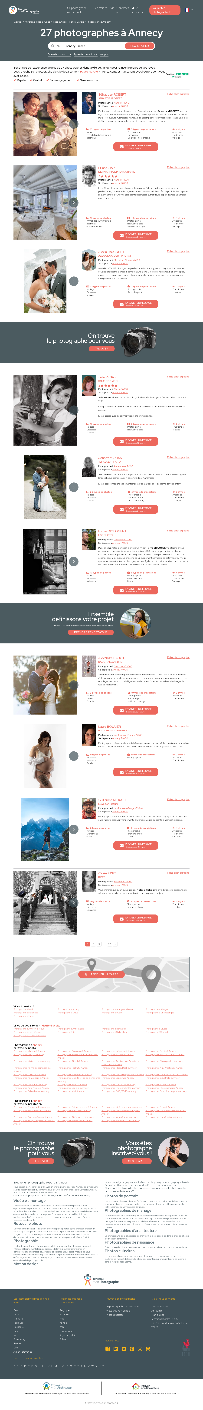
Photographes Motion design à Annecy (32, 1110)
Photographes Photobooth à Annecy (75, 1120)
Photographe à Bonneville (114, 1028)
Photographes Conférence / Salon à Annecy (167, 1074)
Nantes (17, 1335)
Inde (61, 1318)
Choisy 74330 (121, 389)
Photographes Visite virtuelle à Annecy (31, 1061)
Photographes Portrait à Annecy (73, 1067)
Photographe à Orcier (23, 1016)
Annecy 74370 (121, 179)
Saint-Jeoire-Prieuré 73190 (128, 734)
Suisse (62, 1339)
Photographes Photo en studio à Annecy (121, 1120)
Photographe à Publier (112, 1012)
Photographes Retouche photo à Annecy (77, 1107)
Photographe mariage (117, 1310)
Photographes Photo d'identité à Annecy (121, 1087)
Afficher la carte (104, 974)
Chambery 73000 (123, 539)
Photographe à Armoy (68, 1009)
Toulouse (18, 1322)
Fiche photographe (178, 94)
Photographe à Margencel (25, 1012)
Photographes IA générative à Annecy (120, 1117)
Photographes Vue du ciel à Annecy (118, 1084)
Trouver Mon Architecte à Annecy (42, 1393)
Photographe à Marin (23, 1009)
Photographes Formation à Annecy (74, 1110)
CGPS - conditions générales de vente (169, 1325)
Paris (15, 1310)
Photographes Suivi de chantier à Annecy (165, 1054)
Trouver (101, 348)
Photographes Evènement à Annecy (75, 1074)
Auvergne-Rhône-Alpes (37, 21)
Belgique (64, 1310)
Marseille (18, 1318)
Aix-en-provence (22, 1351)
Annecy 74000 (120, 106)
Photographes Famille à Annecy (161, 1051)
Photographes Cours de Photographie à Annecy (121, 1112)
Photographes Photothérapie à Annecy (164, 1087)
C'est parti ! (136, 1161)
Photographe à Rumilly (69, 1032)
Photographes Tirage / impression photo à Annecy (34, 1122)
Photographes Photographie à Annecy (31, 1107)
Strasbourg (19, 1339)
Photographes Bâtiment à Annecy (118, 1054)
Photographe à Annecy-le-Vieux (28, 1028)
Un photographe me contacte (77, 10)
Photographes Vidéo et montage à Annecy (122, 1107)
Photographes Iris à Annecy (71, 1091)
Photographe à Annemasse (71, 1028)
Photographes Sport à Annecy (72, 1084)
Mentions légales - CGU (164, 1319)
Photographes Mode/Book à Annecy (119, 1067)
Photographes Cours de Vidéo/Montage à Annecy (166, 1112)
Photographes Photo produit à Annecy (164, 1061)
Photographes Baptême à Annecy (118, 1077)
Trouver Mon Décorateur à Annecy (131, 1393)
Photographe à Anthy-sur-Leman (118, 1009)
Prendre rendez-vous (90, 632)
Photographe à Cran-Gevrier (27, 1032)
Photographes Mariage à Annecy (29, 1051)
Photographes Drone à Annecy (160, 1107)
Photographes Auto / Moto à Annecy (31, 1087)
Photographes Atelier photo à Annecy (76, 1117)
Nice (16, 1331)
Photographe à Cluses (156, 1028)
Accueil (18, 21)
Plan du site (157, 1314)
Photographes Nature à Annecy (161, 1084)
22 (109, 944)
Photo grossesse (114, 1314)
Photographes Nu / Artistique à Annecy (164, 1067)
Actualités (156, 1310)
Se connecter (138, 10)
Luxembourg (66, 1331)
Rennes (17, 1343)
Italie (62, 1327)
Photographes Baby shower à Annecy (31, 1091)
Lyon (16, 1314)
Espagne (64, 1314)
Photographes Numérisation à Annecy (164, 1117)
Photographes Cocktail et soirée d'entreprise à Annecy (79, 1079)
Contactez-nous (123, 10)
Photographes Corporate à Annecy (30, 1084)
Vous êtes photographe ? (161, 10)
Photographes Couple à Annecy (28, 1054)
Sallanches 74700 (123, 881)
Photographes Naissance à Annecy (118, 1051)
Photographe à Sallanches (114, 1032)
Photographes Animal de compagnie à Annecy (32, 1069)
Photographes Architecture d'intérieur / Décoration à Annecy (120, 1063)
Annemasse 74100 (123, 466)
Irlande (63, 1322)
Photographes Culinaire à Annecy (29, 1074)
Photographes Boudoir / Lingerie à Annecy (166, 1091)
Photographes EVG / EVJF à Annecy (119, 1091)
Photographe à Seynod (157, 1032)
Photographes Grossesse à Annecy (74, 1051)
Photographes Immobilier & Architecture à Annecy (78, 1056)
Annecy (37, 1045)
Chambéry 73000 (123, 666)
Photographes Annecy (98, 21)
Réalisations (100, 8)
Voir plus (104, 54)
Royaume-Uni (67, 1335)
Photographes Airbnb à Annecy (73, 1061)
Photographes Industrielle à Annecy (163, 1077)
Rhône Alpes (60, 21)
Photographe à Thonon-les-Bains (29, 1035)
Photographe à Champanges (160, 1012)
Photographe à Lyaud (68, 1012)
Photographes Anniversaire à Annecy (31, 1077)
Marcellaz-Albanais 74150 (127, 260)
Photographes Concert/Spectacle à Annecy (123, 1074)
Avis (112, 8)
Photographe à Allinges (157, 1009)
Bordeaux (18, 1327)
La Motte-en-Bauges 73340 (128, 808)
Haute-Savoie (76, 21)
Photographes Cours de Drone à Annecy (32, 1117)
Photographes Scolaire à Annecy (73, 1087)
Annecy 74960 (121, 102)
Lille (15, 1347)
